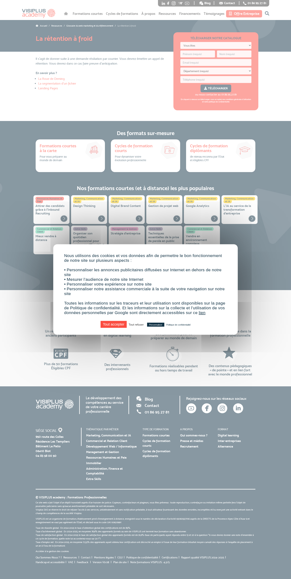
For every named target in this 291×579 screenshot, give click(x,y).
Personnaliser (155, 325)
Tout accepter (113, 324)
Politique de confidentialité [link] (178, 325)
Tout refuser (136, 324)
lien (202, 312)
